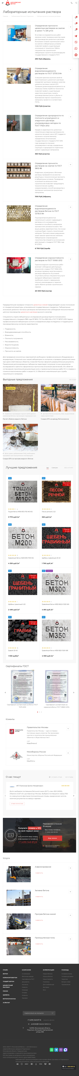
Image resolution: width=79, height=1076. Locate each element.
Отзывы (24, 992)
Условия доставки (67, 976)
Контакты (25, 984)
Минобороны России (36, 752)
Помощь (65, 970)
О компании (26, 974)
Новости (24, 987)
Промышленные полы (45, 938)
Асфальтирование (43, 867)
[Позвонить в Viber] (61, 1050)
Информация (48, 970)
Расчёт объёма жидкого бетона (15, 419)
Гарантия (65, 979)
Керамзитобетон (10, 977)
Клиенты (25, 995)
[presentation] (5, 692)
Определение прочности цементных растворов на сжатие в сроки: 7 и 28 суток (50, 28)
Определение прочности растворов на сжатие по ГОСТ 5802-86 (48, 165)
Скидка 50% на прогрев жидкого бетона (18, 459)
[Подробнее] (70, 27)
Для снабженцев (48, 984)
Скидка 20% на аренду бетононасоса (55, 419)
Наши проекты (48, 979)
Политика (46, 982)
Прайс (5, 970)
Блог (44, 990)
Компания (26, 970)
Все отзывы (69, 777)
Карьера (25, 998)
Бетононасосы (9, 998)
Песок (5, 991)
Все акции (72, 379)
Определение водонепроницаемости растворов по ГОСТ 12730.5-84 (48, 70)
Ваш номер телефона (52, 830)
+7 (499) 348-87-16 (27, 842)
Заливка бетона (42, 890)
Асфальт (6, 1002)
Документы (25, 982)
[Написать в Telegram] (56, 1050)
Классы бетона (48, 976)
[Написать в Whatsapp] (52, 1050)
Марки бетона (47, 974)
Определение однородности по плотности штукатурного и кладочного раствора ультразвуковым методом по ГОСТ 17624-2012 (49, 121)
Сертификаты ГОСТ (28, 979)
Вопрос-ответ (66, 982)
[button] (38, 712)
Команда (25, 990)
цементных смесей (40, 305)
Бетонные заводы (27, 976)
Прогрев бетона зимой (45, 914)
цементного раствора (29, 312)
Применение (66, 984)
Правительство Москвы (37, 727)
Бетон (5, 974)
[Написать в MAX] (65, 1050)
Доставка (46, 987)
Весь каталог (68, 467)
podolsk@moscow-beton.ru (41, 1024)
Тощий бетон (8, 981)
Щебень (6, 995)
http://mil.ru (31, 761)
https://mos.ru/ (32, 743)
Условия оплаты (67, 974)
